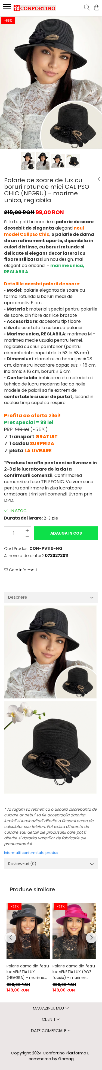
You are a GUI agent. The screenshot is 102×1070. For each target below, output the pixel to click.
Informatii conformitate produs (31, 852)
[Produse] (7, 8)
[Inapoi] (98, 179)
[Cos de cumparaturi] (96, 8)
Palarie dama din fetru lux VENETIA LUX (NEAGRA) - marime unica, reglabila (28, 972)
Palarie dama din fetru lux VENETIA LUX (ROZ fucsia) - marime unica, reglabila (73, 972)
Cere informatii (23, 570)
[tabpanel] (51, 82)
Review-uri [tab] (22, 863)
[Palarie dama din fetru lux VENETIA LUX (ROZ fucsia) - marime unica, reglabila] (74, 931)
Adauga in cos (66, 533)
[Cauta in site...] (87, 8)
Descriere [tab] (17, 597)
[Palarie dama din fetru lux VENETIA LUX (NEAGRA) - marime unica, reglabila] (28, 931)
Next (97, 88)
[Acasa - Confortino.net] (35, 8)
